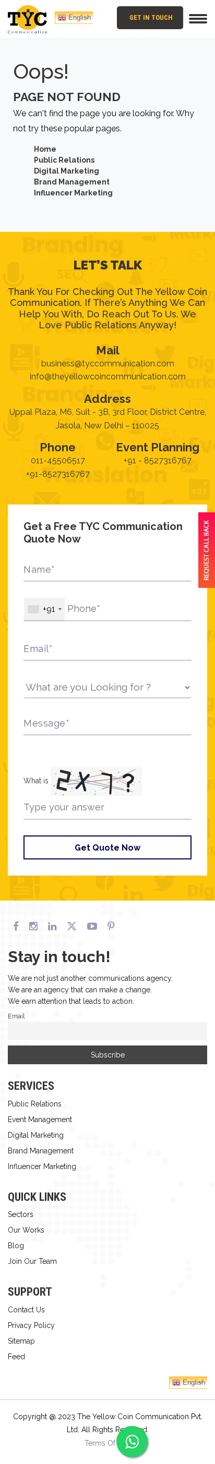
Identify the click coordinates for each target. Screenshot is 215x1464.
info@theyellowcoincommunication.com (108, 377)
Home (45, 149)
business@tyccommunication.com (107, 363)
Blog (16, 1245)
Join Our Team (32, 1261)
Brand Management (72, 182)
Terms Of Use (107, 1443)
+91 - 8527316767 (158, 460)
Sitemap (21, 1341)
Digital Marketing (66, 171)
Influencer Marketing (73, 193)
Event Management (40, 1119)
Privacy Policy (31, 1325)
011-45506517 (58, 460)
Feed (16, 1356)
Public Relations (64, 160)
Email (16, 1016)
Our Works (26, 1230)
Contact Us (26, 1310)
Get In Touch (151, 17)
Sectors (20, 1214)
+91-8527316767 (58, 474)
